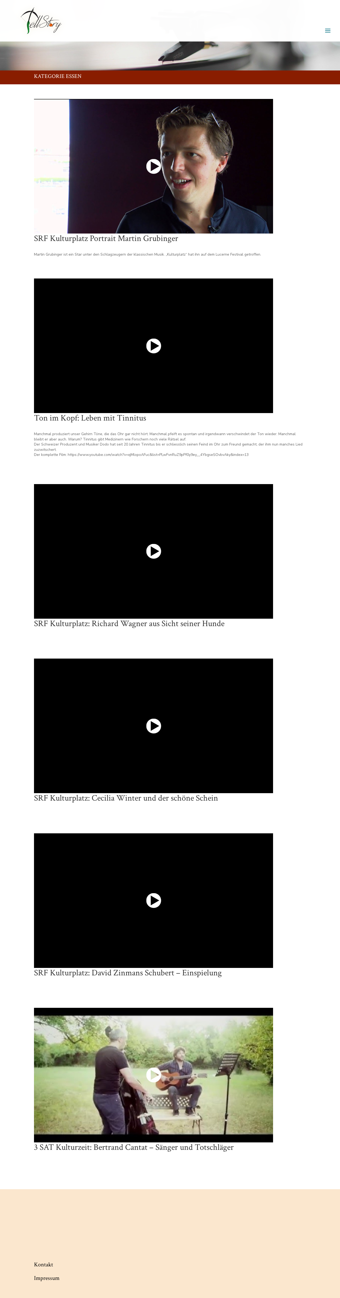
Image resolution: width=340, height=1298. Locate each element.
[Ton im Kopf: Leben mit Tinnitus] (153, 345)
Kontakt (43, 1264)
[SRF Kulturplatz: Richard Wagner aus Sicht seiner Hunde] (153, 551)
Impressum (47, 1278)
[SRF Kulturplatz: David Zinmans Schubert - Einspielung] (153, 900)
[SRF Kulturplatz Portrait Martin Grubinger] (153, 166)
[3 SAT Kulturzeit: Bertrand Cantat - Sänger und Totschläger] (153, 1075)
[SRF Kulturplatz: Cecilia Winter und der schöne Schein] (153, 726)
